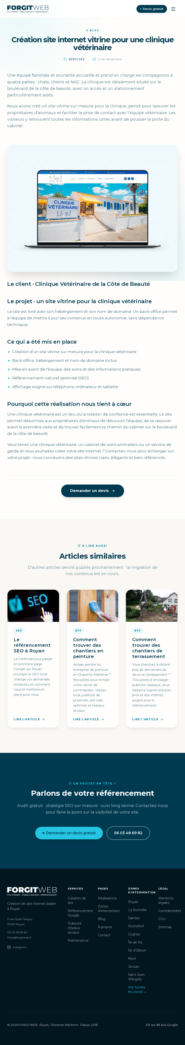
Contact (104, 935)
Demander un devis (89, 491)
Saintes (134, 918)
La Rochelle (137, 910)
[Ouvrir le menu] (173, 8)
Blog (101, 919)
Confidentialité (169, 911)
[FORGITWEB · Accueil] (28, 9)
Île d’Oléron (137, 950)
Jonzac (133, 967)
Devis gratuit (153, 9)
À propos (105, 927)
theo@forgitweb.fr (19, 937)
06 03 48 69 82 (128, 833)
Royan (133, 902)
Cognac (134, 934)
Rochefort (136, 926)
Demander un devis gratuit (71, 833)
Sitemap (165, 927)
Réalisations (107, 898)
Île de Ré (135, 942)
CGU (162, 919)
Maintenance (78, 940)
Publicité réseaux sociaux (74, 927)
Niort (132, 958)
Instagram (19, 947)
